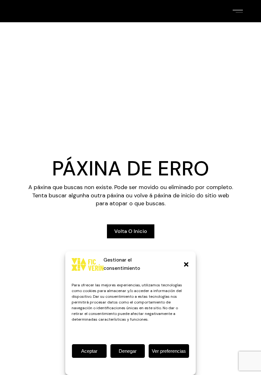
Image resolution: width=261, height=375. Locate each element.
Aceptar (89, 351)
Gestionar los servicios (95, 333)
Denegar (128, 351)
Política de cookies (127, 365)
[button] (186, 264)
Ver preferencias (169, 351)
